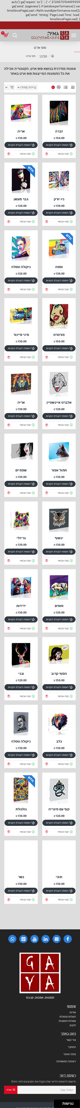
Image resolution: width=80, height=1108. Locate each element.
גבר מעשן (21, 199)
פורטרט (59, 335)
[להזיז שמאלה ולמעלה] (57, 1102)
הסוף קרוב (59, 673)
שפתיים (21, 470)
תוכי (59, 877)
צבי (21, 673)
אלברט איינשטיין (59, 402)
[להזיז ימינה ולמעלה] (59, 1102)
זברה (59, 131)
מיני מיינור (21, 335)
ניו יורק (59, 199)
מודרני (43, 56)
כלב (59, 741)
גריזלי (21, 538)
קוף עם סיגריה (59, 809)
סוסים (59, 606)
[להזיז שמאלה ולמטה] (57, 1105)
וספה (59, 267)
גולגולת (21, 809)
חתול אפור (59, 470)
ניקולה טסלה (21, 267)
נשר (21, 877)
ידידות (21, 606)
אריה (21, 131)
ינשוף (59, 538)
